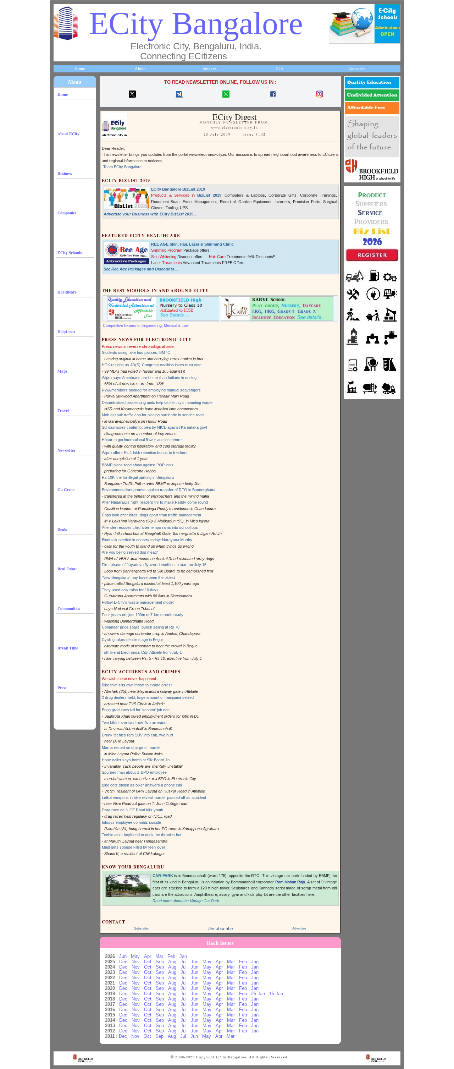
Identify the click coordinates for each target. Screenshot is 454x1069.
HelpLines (66, 332)
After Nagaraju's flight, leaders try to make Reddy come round (155, 502)
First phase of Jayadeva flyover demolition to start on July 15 (154, 565)
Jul (184, 961)
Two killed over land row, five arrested (134, 722)
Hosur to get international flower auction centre (142, 440)
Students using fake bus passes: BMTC (136, 352)
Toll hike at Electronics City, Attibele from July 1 (142, 652)
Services (210, 68)
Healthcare (67, 292)
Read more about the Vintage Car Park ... (188, 901)
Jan (183, 956)
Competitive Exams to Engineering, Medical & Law (146, 325)
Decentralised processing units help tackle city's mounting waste (157, 402)
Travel (63, 410)
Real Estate (67, 569)
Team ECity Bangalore (122, 167)
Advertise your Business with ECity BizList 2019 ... (151, 214)
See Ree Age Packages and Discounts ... (141, 269)
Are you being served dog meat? (130, 552)
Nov (136, 961)
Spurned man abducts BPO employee (134, 772)
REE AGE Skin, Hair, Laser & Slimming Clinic (192, 244)
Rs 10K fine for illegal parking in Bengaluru (138, 477)
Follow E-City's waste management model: (138, 602)
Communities (68, 608)
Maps (62, 371)
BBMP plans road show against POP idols (137, 465)
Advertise (357, 68)
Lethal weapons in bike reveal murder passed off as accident (154, 797)
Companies (66, 213)
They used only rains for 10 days (130, 590)
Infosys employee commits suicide (131, 822)
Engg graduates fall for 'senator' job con (136, 710)
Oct (147, 961)
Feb (171, 956)
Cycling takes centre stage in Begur (132, 639)
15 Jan (276, 993)
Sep (160, 961)
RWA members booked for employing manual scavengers (151, 390)
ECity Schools (69, 253)
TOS (279, 68)
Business (64, 173)
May (135, 956)
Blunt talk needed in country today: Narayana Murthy (147, 540)
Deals (62, 529)
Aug (172, 961)
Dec (123, 961)
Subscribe (141, 928)
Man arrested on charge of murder (131, 747)
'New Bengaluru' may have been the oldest (138, 577)
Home (79, 68)
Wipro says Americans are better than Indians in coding (149, 377)
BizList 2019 (209, 195)
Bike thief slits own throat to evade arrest (137, 685)
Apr (147, 956)
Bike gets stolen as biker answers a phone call (142, 785)
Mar (159, 956)
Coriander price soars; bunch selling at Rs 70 (140, 627)
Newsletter (66, 450)
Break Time (67, 648)
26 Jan (258, 993)
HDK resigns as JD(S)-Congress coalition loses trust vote (151, 365)
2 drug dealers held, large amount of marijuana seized (148, 697)
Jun (123, 956)
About (140, 68)
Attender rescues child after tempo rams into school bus (150, 527)
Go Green (65, 490)
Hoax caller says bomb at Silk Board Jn (136, 760)
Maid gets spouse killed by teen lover (133, 847)
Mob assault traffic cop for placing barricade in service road (153, 415)
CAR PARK (163, 875)
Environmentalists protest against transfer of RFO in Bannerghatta (158, 490)
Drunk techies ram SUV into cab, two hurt (137, 735)
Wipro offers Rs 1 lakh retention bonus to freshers (145, 452)
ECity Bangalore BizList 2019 (178, 189)
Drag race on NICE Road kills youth (132, 810)
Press (61, 688)
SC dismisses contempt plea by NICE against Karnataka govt (154, 427)
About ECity (68, 134)
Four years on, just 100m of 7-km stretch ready (142, 615)
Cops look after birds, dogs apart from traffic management (151, 515)
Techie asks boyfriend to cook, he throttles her (142, 835)
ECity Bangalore (196, 23)
